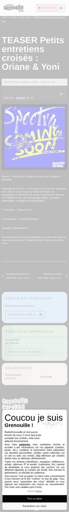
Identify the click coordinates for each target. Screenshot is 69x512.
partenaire (24, 444)
